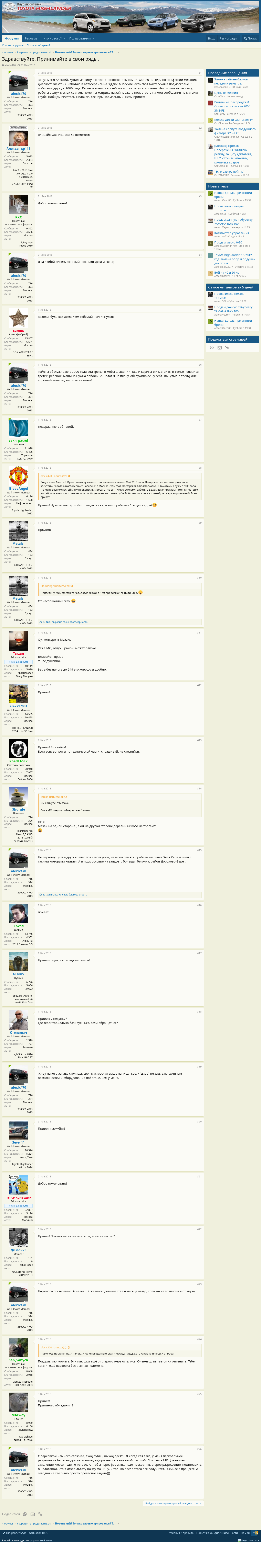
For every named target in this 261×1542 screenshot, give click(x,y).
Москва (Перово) (22, 1381)
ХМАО (29, 989)
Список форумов (12, 45)
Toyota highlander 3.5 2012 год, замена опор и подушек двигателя (234, 259)
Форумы (12, 38)
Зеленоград (26, 1429)
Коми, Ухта (26, 1157)
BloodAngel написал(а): (55, 586)
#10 (199, 577)
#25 (199, 1394)
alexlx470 (10, 65)
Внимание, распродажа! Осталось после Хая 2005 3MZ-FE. (232, 106)
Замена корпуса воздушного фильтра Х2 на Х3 (235, 131)
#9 (200, 522)
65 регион (27, 455)
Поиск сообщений (38, 45)
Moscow (28, 1047)
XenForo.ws (46, 1540)
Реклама (31, 38)
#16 (199, 905)
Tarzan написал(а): (52, 797)
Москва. (28, 108)
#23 (199, 1284)
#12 (199, 685)
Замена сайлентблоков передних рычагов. (231, 81)
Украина (27, 941)
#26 (199, 1449)
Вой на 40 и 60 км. (227, 272)
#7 (200, 419)
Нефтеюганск (24, 503)
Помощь (246, 1533)
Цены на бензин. (226, 93)
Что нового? (52, 38)
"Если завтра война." (229, 171)
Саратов (28, 163)
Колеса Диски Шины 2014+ (233, 119)
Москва (28, 235)
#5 (200, 309)
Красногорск (25, 673)
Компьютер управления (231, 233)
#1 (200, 73)
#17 (199, 953)
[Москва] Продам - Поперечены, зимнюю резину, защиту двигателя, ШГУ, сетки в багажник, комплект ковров (233, 154)
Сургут (29, 558)
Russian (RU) (40, 1533)
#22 (199, 1229)
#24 (199, 1339)
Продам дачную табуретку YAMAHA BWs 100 (233, 221)
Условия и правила (181, 1533)
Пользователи (80, 38)
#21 (199, 1176)
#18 (199, 1011)
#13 (199, 740)
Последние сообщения (227, 72)
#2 (200, 127)
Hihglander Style (16, 1533)
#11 (199, 632)
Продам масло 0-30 (228, 242)
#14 (199, 788)
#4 (200, 254)
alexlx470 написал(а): (54, 476)
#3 (200, 196)
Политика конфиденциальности (217, 1533)
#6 (200, 364)
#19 (199, 1066)
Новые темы (218, 186)
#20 (199, 1121)
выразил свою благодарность (65, 622)
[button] (64, 38)
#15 (199, 850)
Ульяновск (26, 1265)
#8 (200, 467)
